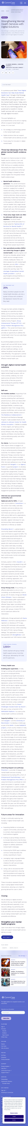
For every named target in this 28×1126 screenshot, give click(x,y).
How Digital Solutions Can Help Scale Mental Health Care (13, 93)
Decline (14, 1120)
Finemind (4, 770)
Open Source (5, 1035)
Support (3, 1063)
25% (16, 264)
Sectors (3, 1044)
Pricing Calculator (5, 1059)
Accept (14, 1116)
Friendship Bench (7, 529)
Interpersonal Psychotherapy (10, 777)
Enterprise (3, 1057)
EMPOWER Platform (7, 711)
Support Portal (4, 1072)
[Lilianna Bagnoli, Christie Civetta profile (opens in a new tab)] (11, 65)
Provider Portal (6, 1083)
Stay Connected (6, 1097)
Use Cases (3, 1046)
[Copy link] (2, 72)
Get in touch (6, 937)
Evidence (4, 1033)
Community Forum (5, 1070)
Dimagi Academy (5, 1066)
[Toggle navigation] (25, 3)
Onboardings (4, 1079)
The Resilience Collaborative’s (11, 415)
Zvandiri (19, 562)
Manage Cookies (14, 1113)
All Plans (3, 1055)
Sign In (3, 1026)
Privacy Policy (7, 1109)
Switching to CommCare (7, 1092)
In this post (7, 84)
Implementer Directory (6, 1081)
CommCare (19, 503)
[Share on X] (9, 72)
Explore (3, 1041)
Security (4, 1031)
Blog (7, 10)
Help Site (3, 1068)
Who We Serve (5, 1048)
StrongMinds (17, 635)
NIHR (11, 725)
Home (2, 10)
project (15, 467)
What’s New (4, 1037)
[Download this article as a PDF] (13, 72)
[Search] (21, 2)
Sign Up (3, 1090)
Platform (4, 1024)
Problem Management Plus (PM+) (12, 779)
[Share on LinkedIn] (6, 72)
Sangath (13, 464)
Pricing (3, 1052)
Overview (3, 1029)
